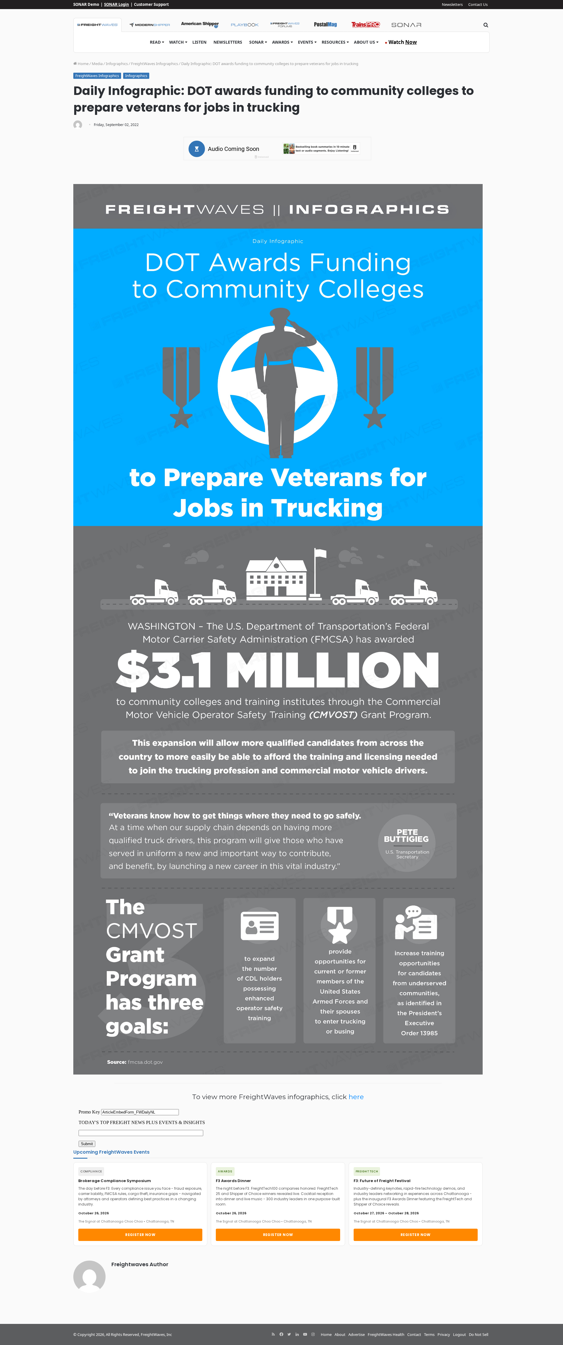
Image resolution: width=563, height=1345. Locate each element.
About (340, 1334)
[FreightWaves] (97, 25)
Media (97, 63)
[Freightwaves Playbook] (244, 25)
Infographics (117, 63)
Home (83, 63)
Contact (414, 1334)
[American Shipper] (200, 25)
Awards (280, 42)
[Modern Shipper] (149, 25)
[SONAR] (406, 25)
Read (155, 42)
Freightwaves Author (139, 1264)
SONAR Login (116, 4)
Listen (199, 42)
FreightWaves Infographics (154, 63)
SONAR (256, 42)
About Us (364, 42)
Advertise (356, 1334)
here (356, 1097)
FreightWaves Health (386, 1334)
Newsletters (452, 4)
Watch (176, 42)
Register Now (140, 1234)
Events (305, 42)
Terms (429, 1334)
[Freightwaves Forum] (285, 25)
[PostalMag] (325, 25)
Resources (333, 42)
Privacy (443, 1334)
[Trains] (365, 25)
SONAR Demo (86, 4)
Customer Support (151, 4)
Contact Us (478, 4)
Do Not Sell (478, 1334)
